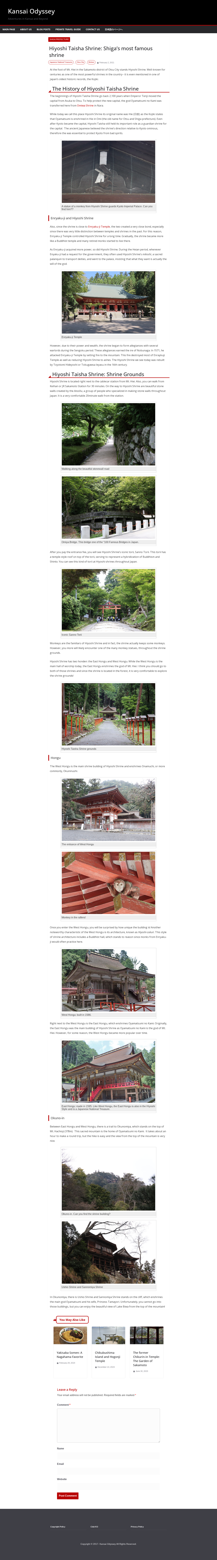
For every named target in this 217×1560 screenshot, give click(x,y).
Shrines (91, 62)
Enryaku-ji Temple (99, 226)
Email (60, 1464)
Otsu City (80, 62)
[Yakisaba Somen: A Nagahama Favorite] (70, 1328)
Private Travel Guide (68, 29)
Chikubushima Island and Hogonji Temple (107, 1357)
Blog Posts (43, 29)
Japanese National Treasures (61, 62)
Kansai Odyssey (31, 11)
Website (62, 1479)
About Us (26, 29)
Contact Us (93, 29)
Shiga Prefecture (59, 39)
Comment (63, 1404)
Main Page (9, 29)
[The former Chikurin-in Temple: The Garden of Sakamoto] (146, 1328)
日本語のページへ (114, 29)
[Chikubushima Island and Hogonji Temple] (108, 1328)
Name (60, 1448)
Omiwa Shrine (85, 105)
